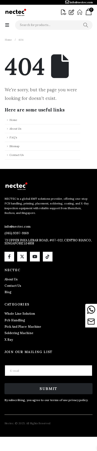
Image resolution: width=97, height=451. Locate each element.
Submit (48, 388)
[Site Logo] (15, 12)
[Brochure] (64, 12)
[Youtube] (35, 256)
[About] (80, 12)
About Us (15, 128)
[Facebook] (9, 256)
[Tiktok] (48, 256)
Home (13, 120)
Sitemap (14, 146)
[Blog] (72, 12)
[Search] (86, 25)
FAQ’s (13, 137)
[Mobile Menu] (7, 25)
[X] (22, 256)
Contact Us (16, 155)
